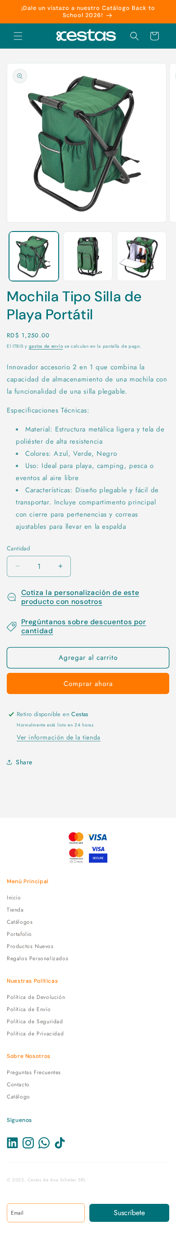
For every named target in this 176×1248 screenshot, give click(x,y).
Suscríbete (129, 1212)
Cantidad (18, 548)
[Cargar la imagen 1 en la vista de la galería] (34, 256)
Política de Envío (29, 1009)
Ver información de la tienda (59, 737)
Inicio (14, 898)
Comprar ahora (88, 684)
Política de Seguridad (35, 1021)
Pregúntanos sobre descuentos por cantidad (83, 626)
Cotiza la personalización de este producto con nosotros (80, 597)
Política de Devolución (36, 997)
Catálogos (19, 922)
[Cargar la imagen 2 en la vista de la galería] (88, 256)
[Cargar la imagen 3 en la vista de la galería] (142, 256)
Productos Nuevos (30, 946)
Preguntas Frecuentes (34, 1072)
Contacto (18, 1084)
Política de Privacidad (35, 1034)
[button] (18, 36)
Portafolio (19, 934)
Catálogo (18, 1097)
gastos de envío (46, 346)
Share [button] (24, 762)
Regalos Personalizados (37, 958)
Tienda (15, 910)
